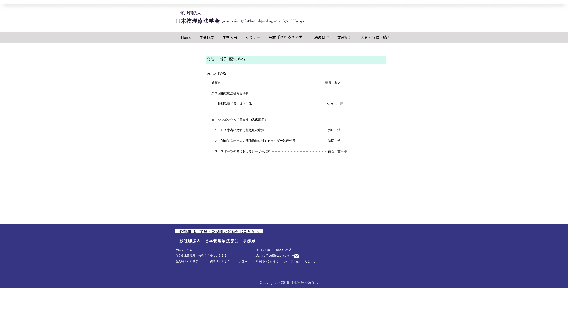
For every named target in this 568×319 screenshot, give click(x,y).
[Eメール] (296, 256)
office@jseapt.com (276, 255)
